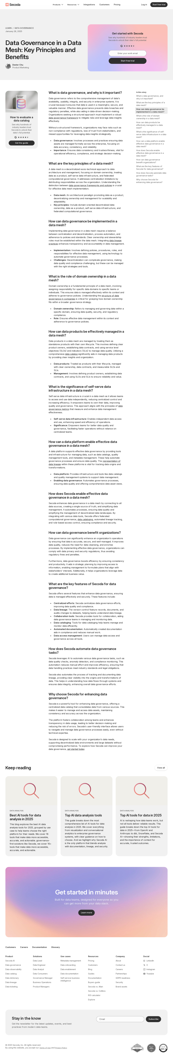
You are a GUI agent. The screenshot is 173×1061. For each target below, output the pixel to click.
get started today (75, 749)
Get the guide (21, 143)
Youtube (150, 973)
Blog (90, 969)
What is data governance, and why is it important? (149, 97)
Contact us (120, 965)
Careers (24, 947)
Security (119, 982)
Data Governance (24, 28)
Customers (104, 4)
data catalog (71, 354)
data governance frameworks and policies (90, 185)
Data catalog (11, 973)
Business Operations (42, 982)
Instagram (151, 969)
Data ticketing (11, 986)
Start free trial (158, 4)
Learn (8, 28)
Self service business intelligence (70, 979)
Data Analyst (38, 969)
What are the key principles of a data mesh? (150, 103)
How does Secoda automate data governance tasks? (151, 174)
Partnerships (121, 973)
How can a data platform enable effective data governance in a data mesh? (150, 144)
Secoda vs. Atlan (95, 986)
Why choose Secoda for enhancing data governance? (149, 180)
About (118, 961)
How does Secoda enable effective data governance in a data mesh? (150, 153)
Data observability (13, 969)
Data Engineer (39, 965)
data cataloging (85, 519)
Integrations (89, 4)
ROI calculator (94, 995)
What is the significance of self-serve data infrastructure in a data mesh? (151, 134)
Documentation (39, 947)
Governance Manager (43, 978)
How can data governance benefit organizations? (148, 161)
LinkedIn (150, 961)
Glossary (55, 947)
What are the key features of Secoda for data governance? (149, 167)
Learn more (86, 912)
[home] (12, 4)
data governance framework (63, 117)
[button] (58, 4)
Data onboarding (68, 965)
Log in (144, 4)
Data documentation (69, 973)
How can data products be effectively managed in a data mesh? (149, 125)
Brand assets (121, 986)
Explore (91, 999)
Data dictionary (12, 978)
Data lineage (11, 982)
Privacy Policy (61, 1048)
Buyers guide (94, 982)
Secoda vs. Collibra (96, 991)
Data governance (13, 965)
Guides (91, 973)
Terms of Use (45, 1048)
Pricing (117, 4)
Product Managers (41, 986)
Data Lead (37, 961)
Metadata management (71, 961)
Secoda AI (10, 961)
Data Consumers (40, 973)
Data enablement (68, 969)
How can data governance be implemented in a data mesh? (150, 110)
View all (161, 767)
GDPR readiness (123, 978)
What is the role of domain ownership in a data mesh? (148, 117)
